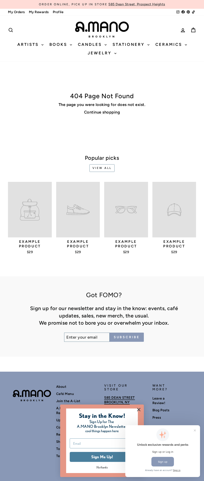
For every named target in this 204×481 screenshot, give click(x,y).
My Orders (16, 12)
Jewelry (100, 53)
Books (59, 44)
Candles (91, 44)
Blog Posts (161, 410)
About (61, 387)
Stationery (129, 44)
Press (156, 417)
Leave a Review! (158, 400)
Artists (28, 44)
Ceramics (169, 44)
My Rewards (39, 12)
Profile (58, 12)
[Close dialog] (138, 409)
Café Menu (65, 394)
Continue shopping (102, 112)
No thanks (102, 467)
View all (102, 168)
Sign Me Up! (102, 457)
